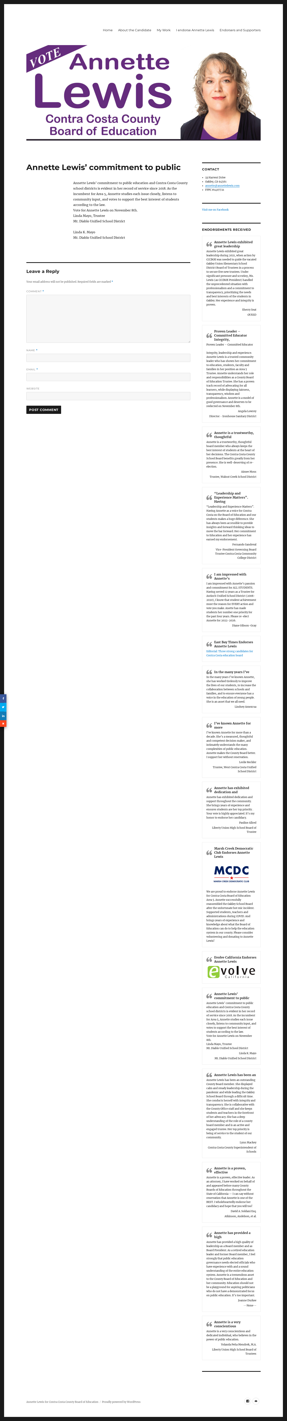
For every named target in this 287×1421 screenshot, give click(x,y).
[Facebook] (3, 698)
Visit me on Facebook (215, 209)
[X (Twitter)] (3, 707)
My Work (164, 30)
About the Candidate (134, 30)
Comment (35, 291)
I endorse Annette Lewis (195, 30)
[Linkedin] (3, 716)
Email (32, 369)
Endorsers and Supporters (240, 30)
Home (108, 30)
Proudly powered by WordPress (121, 1402)
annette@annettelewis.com (222, 185)
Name (32, 350)
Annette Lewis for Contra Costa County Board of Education (62, 1402)
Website (33, 388)
